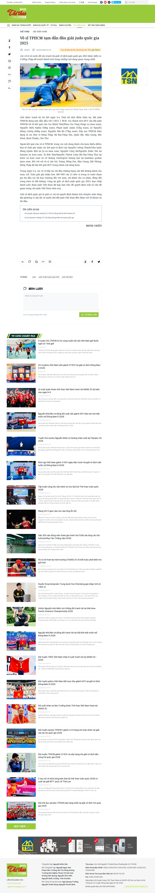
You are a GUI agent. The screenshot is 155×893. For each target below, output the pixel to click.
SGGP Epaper (92, 2)
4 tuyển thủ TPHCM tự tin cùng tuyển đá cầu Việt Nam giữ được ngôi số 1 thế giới (68, 342)
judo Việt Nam (67, 277)
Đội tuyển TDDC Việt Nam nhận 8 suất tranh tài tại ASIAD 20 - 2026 (67, 658)
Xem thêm (20, 826)
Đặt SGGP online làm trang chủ (136, 886)
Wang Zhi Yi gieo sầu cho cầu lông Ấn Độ (57, 511)
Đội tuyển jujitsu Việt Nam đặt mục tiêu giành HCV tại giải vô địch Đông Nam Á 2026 (69, 682)
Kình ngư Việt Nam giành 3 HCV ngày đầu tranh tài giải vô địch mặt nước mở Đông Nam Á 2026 (69, 464)
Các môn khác (79, 25)
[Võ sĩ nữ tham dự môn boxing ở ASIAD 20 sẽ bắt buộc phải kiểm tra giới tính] (21, 568)
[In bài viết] (9, 68)
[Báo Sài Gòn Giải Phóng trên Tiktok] (109, 2)
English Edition (50, 2)
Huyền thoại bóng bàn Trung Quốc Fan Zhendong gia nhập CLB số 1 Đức (69, 585)
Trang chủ (8, 25)
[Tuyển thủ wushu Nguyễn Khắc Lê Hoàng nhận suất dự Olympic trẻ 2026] (21, 446)
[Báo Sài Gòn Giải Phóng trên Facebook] (101, 2)
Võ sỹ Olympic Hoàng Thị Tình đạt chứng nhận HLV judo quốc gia (49, 217)
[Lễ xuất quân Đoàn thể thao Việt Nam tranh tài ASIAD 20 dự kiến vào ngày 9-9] (21, 397)
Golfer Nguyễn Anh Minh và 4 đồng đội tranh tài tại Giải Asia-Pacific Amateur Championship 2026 (67, 609)
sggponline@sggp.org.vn (16, 886)
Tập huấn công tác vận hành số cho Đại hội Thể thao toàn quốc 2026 (68, 488)
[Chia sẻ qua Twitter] (9, 54)
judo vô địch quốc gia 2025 (49, 277)
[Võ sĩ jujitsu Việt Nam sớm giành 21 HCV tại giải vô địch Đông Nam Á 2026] (21, 373)
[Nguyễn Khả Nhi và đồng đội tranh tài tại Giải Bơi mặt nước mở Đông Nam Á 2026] (21, 641)
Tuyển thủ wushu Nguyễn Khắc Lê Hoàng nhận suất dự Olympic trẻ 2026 (70, 439)
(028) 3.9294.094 (14, 883)
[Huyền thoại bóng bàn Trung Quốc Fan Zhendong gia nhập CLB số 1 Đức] (21, 592)
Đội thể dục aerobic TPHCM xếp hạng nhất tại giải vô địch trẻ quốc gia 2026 (69, 804)
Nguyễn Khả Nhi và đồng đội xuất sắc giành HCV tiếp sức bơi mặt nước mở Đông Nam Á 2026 (69, 415)
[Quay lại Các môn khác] (9, 88)
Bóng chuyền (65, 25)
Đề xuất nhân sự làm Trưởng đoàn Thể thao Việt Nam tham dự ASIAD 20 (68, 707)
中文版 (81, 2)
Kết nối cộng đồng (96, 25)
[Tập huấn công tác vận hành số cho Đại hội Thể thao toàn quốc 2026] (21, 495)
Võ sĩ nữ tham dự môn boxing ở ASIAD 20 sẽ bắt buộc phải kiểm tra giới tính (69, 561)
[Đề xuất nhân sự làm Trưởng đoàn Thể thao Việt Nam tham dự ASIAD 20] (21, 714)
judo (34, 277)
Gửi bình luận (91, 315)
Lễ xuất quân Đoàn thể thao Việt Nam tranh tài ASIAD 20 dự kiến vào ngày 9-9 (69, 391)
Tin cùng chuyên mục (23, 336)
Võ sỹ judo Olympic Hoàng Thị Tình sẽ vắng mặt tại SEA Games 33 (49, 213)
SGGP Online (36, 2)
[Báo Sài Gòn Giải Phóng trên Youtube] (105, 2)
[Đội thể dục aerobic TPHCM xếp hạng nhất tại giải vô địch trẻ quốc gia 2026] (21, 811)
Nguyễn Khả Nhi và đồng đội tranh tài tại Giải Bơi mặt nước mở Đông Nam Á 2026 (67, 634)
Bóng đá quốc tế (41, 25)
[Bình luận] (9, 81)
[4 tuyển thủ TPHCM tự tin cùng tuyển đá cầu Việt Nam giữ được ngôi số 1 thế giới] (21, 349)
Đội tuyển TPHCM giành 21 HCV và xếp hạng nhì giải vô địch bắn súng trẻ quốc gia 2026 (68, 755)
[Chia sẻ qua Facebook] (9, 47)
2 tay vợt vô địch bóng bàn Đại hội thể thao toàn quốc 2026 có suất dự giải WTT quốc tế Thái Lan (68, 780)
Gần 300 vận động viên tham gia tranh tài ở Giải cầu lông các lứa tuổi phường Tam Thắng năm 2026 (69, 537)
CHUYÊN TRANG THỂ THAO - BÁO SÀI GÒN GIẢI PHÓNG (17, 13)
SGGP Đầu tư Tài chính (67, 2)
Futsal (53, 25)
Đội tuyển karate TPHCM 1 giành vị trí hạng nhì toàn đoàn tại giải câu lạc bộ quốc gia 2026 (68, 731)
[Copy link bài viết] (9, 74)
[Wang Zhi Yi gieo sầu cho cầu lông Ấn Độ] (21, 519)
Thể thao (24, 31)
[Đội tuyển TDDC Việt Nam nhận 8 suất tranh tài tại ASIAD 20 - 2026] (21, 665)
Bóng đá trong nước (21, 25)
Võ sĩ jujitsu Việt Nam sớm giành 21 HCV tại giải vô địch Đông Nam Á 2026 (69, 366)
